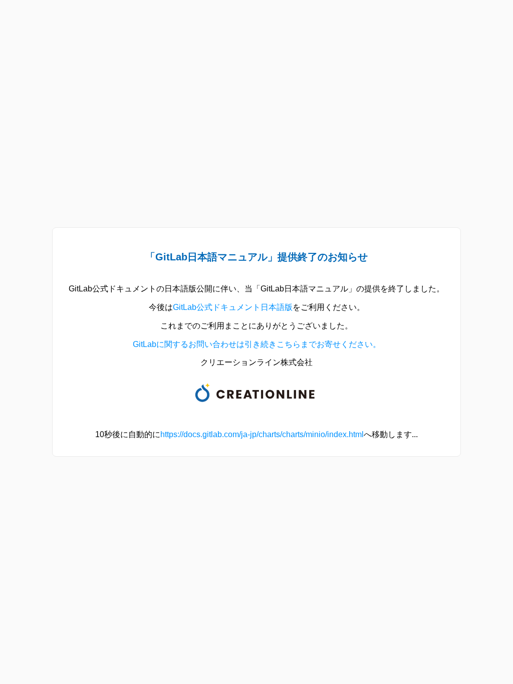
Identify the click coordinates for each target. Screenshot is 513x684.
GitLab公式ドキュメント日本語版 (233, 307)
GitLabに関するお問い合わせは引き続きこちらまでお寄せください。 (257, 344)
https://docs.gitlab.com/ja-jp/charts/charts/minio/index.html (262, 434)
